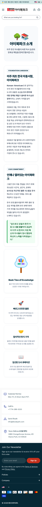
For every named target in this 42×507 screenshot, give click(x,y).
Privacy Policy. (10, 469)
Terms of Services (31, 467)
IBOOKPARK (13, 503)
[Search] (37, 17)
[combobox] (21, 17)
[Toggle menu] (3, 9)
